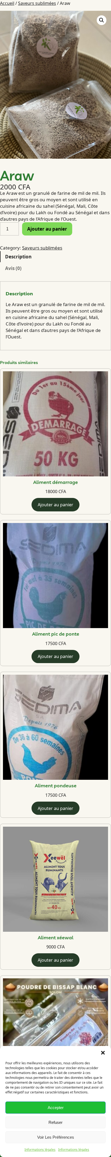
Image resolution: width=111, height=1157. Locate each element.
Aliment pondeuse (56, 786)
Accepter (56, 1107)
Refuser (55, 1122)
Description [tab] (18, 257)
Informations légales (40, 1149)
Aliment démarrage (55, 482)
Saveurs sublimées (37, 3)
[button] (103, 1052)
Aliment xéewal (55, 938)
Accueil (7, 3)
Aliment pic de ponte (55, 634)
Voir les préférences (55, 1137)
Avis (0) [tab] (13, 268)
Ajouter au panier (47, 229)
